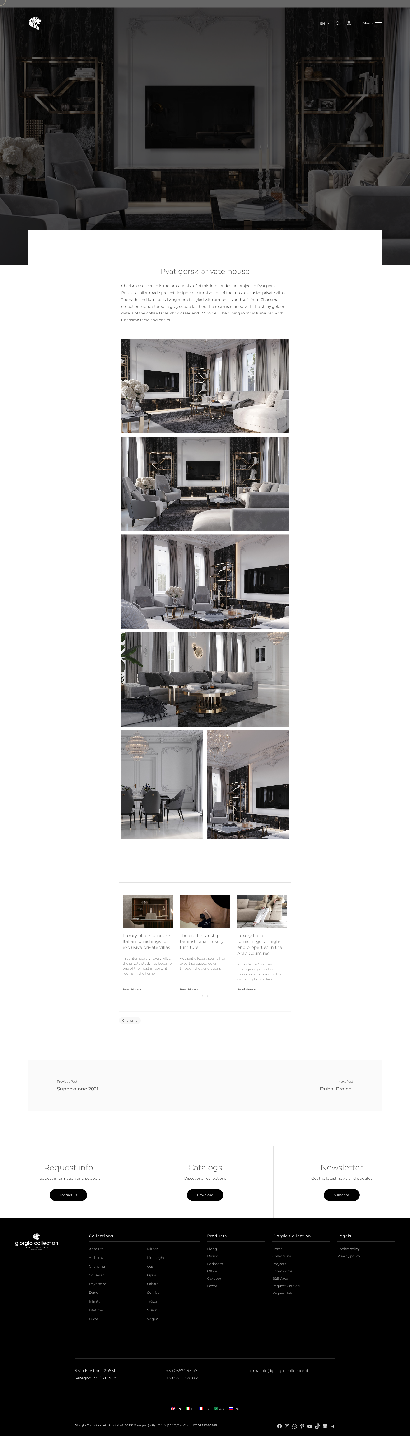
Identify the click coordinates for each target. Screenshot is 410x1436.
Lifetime (96, 1310)
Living (212, 1249)
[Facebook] (279, 1426)
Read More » (132, 989)
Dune (93, 1292)
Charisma (129, 1020)
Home (277, 1249)
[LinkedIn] (325, 1426)
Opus (151, 1275)
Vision (152, 1310)
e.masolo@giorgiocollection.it (279, 1370)
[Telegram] (332, 1426)
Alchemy (96, 1257)
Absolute (96, 1249)
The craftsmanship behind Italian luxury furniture (202, 941)
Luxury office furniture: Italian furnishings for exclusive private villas (147, 941)
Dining (213, 1256)
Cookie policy (348, 1249)
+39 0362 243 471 (182, 1370)
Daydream (97, 1284)
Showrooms (282, 1271)
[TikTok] (317, 1426)
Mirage (153, 1249)
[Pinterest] (302, 1426)
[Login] (351, 23)
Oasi (150, 1266)
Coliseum (97, 1275)
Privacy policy (348, 1256)
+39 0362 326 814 (182, 1377)
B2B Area (280, 1278)
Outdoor (214, 1278)
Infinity (94, 1301)
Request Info (282, 1293)
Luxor (93, 1319)
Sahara (152, 1284)
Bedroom (215, 1264)
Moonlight (155, 1257)
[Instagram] (287, 1426)
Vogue (152, 1319)
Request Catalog (286, 1286)
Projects (279, 1264)
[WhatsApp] (295, 1426)
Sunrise (153, 1292)
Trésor (152, 1301)
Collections (281, 1256)
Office (212, 1271)
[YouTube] (310, 1426)
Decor (212, 1286)
